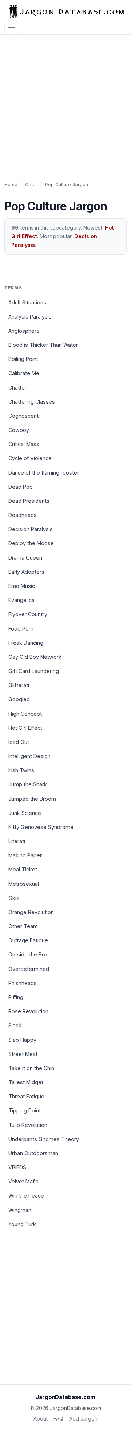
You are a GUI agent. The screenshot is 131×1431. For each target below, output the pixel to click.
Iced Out (18, 742)
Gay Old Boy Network (34, 657)
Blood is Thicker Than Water (43, 345)
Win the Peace (26, 1195)
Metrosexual (23, 884)
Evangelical (22, 600)
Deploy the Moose (31, 543)
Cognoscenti (24, 416)
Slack (14, 1025)
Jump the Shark (27, 784)
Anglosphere (24, 331)
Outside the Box (28, 954)
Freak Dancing (25, 643)
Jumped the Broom (32, 799)
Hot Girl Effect (25, 728)
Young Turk (22, 1224)
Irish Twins (21, 770)
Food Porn (20, 629)
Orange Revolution (31, 912)
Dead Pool (21, 487)
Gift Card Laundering (33, 671)
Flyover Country (27, 614)
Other (31, 184)
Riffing (15, 997)
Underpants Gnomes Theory (43, 1139)
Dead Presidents (28, 501)
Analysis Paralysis (30, 316)
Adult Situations (27, 302)
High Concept (25, 714)
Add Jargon (83, 1418)
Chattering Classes (31, 402)
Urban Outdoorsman (33, 1153)
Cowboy (18, 430)
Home (10, 184)
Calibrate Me (23, 373)
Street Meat (22, 1054)
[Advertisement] (65, 103)
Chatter (17, 387)
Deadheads (22, 515)
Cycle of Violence (30, 458)
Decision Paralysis (30, 529)
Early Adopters (26, 572)
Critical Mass (23, 444)
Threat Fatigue (26, 1096)
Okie (14, 898)
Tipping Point (24, 1110)
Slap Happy (22, 1040)
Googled (19, 699)
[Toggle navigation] (11, 27)
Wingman (19, 1210)
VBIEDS (17, 1167)
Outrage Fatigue (28, 940)
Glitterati (18, 685)
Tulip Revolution (27, 1125)
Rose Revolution (28, 1011)
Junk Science (24, 813)
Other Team (23, 926)
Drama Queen (25, 558)
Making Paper (25, 855)
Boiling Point (23, 359)
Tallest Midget (25, 1082)
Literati (16, 841)
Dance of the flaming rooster (43, 473)
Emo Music (21, 586)
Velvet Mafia (23, 1181)
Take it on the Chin (31, 1068)
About (40, 1418)
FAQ (58, 1418)
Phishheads (22, 983)
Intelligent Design (29, 756)
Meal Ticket (22, 869)
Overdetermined (28, 969)
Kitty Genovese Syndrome (41, 827)
